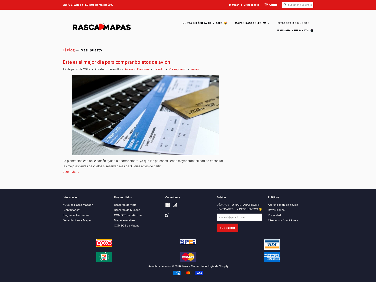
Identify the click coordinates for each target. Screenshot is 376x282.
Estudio (159, 69)
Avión (129, 69)
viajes (195, 69)
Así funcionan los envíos (283, 204)
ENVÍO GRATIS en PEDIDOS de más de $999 (88, 4)
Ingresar (234, 4)
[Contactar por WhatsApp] (167, 215)
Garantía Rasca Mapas (77, 220)
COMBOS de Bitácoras (128, 215)
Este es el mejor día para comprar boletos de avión (116, 61)
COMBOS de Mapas (126, 225)
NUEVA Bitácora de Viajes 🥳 (205, 23)
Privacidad (274, 215)
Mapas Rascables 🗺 (251, 23)
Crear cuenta (251, 4)
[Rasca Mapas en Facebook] (167, 205)
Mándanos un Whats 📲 (295, 30)
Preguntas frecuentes (76, 215)
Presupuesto (177, 69)
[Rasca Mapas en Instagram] (175, 205)
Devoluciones (276, 209)
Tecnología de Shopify (214, 266)
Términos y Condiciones (283, 220)
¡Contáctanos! (71, 209)
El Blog (69, 50)
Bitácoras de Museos (127, 209)
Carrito (273, 4)
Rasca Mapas (190, 266)
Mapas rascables (124, 220)
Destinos (143, 69)
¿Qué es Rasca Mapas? (78, 204)
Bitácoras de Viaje (125, 204)
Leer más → (71, 171)
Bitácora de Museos (293, 23)
